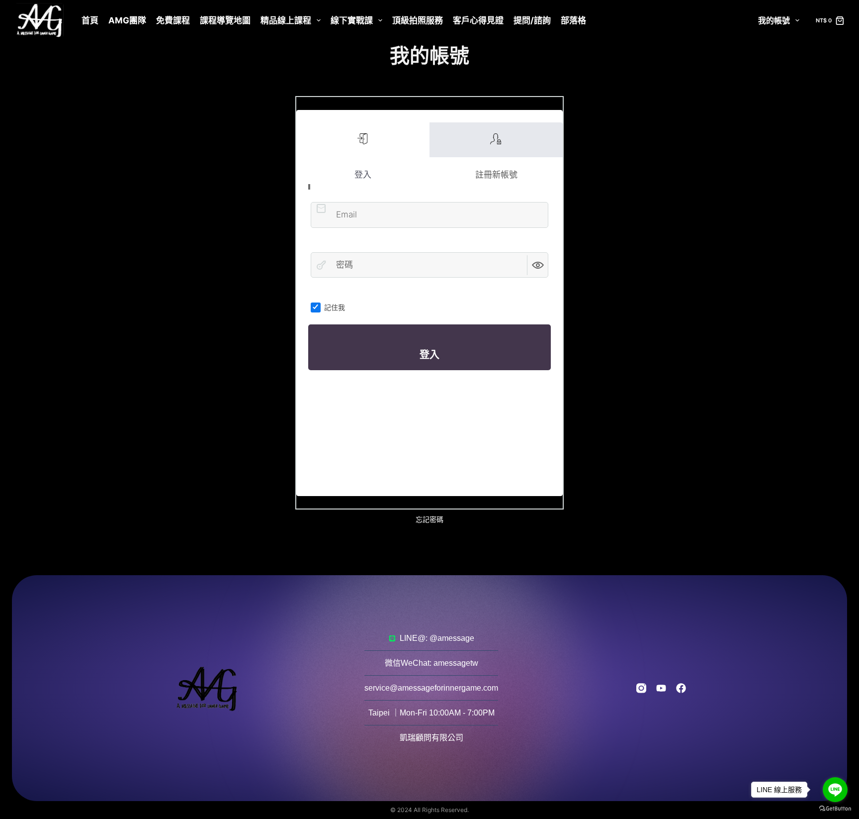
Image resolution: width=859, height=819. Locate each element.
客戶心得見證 (478, 20)
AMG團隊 (127, 20)
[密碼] (321, 265)
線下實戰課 (352, 20)
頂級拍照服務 (417, 20)
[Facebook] (681, 688)
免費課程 (173, 20)
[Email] (321, 208)
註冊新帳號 (496, 139)
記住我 (334, 307)
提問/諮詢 (532, 20)
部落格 (573, 20)
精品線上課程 (285, 20)
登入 (363, 139)
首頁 (90, 20)
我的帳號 (774, 20)
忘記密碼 (429, 519)
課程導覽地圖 (225, 20)
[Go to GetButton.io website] (835, 809)
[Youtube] (661, 688)
